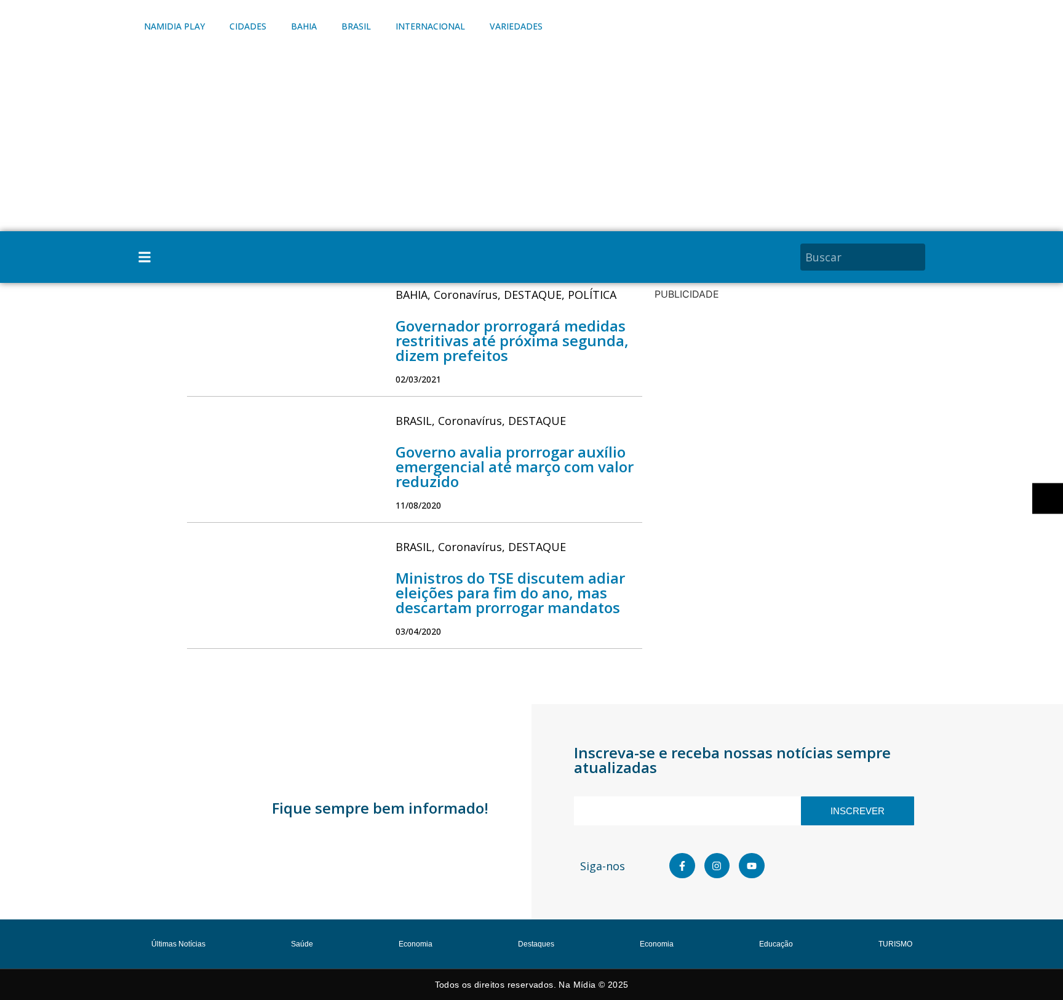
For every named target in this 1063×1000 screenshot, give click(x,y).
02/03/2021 (418, 379)
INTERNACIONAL (430, 26)
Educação (776, 944)
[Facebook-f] (682, 866)
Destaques (536, 944)
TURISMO (895, 944)
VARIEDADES (516, 26)
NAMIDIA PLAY (174, 26)
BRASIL (356, 26)
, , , (506, 294)
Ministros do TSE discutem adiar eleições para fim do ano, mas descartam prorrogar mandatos (510, 592)
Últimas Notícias (178, 944)
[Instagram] (717, 866)
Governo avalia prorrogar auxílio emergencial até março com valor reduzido (515, 466)
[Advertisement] (531, 139)
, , (481, 420)
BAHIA (304, 26)
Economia (415, 944)
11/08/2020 (418, 505)
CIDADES (247, 26)
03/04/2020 (418, 631)
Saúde (302, 944)
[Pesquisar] (917, 257)
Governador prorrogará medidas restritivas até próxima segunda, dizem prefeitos (512, 340)
